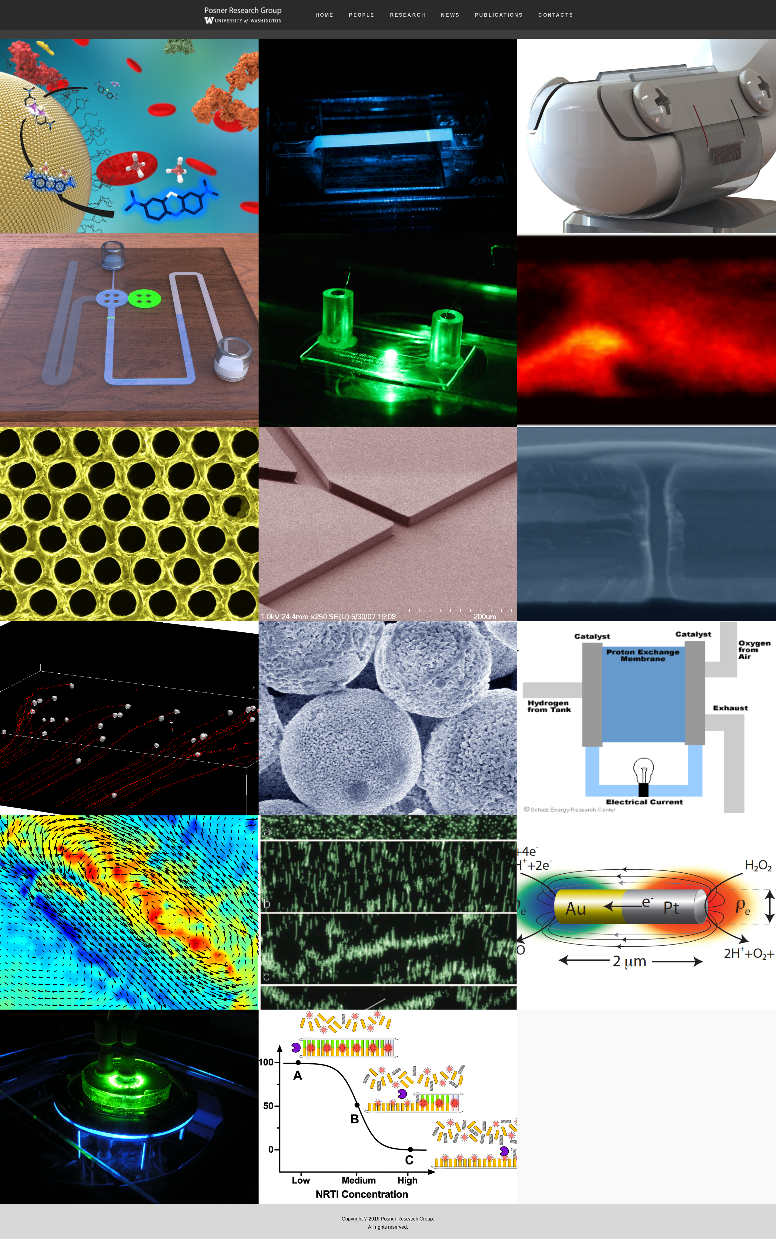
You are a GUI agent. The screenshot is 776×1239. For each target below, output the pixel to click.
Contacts (556, 15)
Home (325, 15)
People (362, 15)
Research (408, 15)
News (450, 15)
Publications (499, 15)
